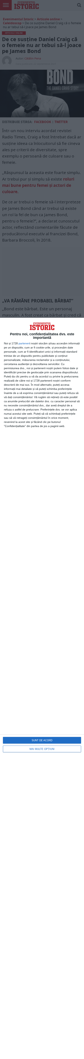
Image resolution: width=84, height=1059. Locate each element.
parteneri (24, 343)
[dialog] (42, 688)
